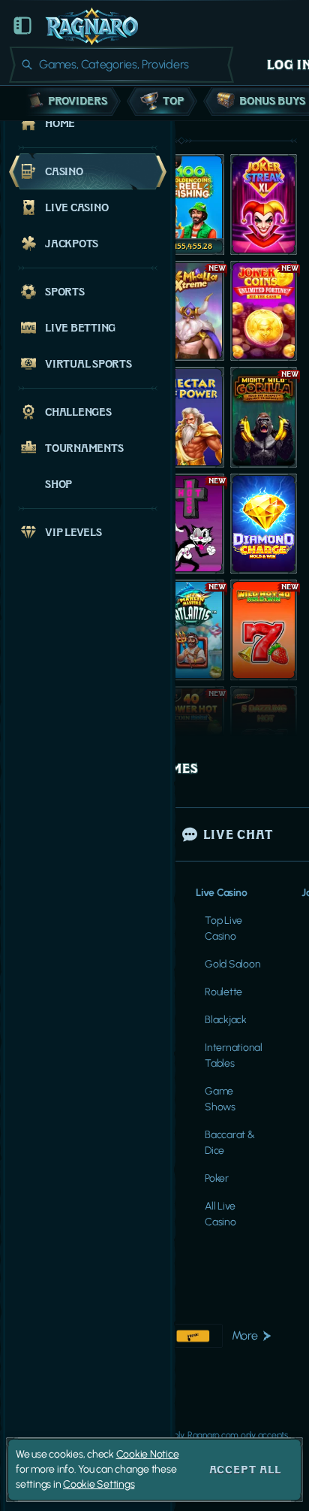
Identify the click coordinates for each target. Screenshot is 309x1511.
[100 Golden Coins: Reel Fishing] (191, 204)
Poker (217, 1178)
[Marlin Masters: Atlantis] (191, 630)
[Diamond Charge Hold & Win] (263, 524)
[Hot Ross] (191, 524)
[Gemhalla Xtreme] (191, 311)
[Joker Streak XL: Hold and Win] (263, 204)
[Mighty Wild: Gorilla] (263, 417)
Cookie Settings (98, 1485)
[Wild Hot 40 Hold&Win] (263, 630)
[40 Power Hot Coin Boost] (191, 736)
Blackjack (226, 1019)
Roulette (223, 992)
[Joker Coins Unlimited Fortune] (263, 311)
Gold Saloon (232, 964)
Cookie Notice (147, 1454)
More (245, 1335)
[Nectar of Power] (191, 417)
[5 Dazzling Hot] (263, 736)
